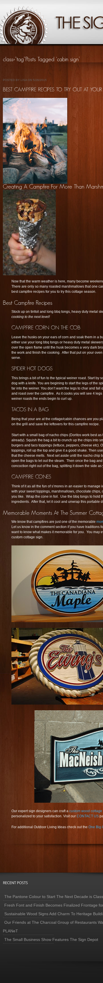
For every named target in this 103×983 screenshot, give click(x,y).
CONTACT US (88, 816)
